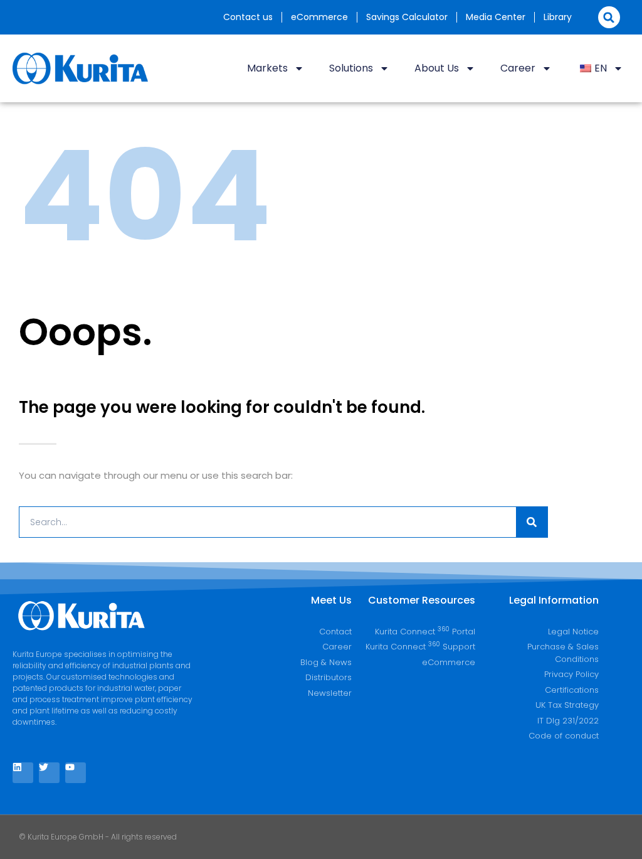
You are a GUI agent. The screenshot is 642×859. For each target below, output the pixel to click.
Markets (267, 68)
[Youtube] (75, 772)
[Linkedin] (23, 772)
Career (517, 68)
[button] (609, 17)
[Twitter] (49, 772)
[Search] (531, 522)
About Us (436, 68)
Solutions (351, 68)
